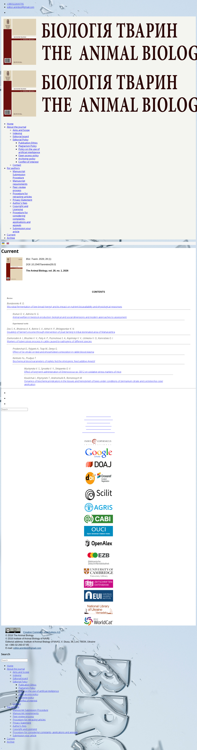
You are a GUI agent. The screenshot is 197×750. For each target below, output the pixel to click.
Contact (17, 165)
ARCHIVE (98, 435)
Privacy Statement (22, 199)
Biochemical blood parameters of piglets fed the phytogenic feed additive (54, 361)
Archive (11, 237)
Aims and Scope (21, 130)
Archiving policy (26, 158)
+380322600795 (15, 3)
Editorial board (21, 136)
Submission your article (24, 735)
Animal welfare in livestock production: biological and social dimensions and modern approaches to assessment (70, 317)
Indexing (17, 133)
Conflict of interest (28, 161)
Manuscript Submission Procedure (19, 174)
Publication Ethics (27, 142)
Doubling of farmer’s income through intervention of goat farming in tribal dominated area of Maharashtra (61, 332)
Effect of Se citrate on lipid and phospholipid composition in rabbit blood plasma (53, 351)
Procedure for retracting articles (22, 195)
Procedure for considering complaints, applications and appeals (21, 219)
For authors (13, 168)
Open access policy (28, 155)
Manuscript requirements (20, 182)
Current (11, 234)
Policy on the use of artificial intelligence (29, 151)
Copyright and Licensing (20, 208)
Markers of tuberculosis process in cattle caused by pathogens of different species (49, 341)
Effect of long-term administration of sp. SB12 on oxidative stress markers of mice (72, 371)
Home (10, 123)
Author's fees (20, 203)
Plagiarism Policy (27, 146)
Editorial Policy (20, 139)
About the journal (16, 127)
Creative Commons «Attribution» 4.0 (41, 632)
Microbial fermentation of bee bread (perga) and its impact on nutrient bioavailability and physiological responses (64, 306)
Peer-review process (19, 189)
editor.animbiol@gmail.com (20, 7)
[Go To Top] (1, 747)
